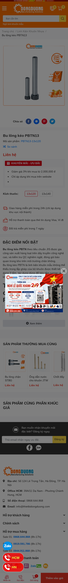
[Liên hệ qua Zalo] (7, 546)
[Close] (64, 271)
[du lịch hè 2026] (34, 293)
